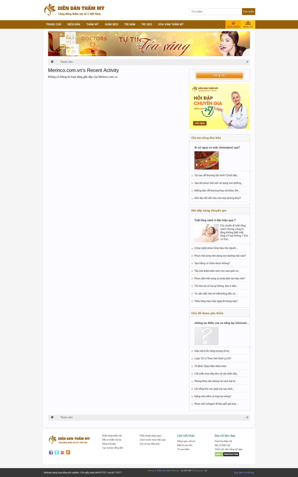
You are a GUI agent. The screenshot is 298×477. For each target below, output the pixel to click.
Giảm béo (111, 24)
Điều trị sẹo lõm (184, 445)
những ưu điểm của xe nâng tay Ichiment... (221, 322)
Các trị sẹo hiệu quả (149, 444)
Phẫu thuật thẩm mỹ (112, 435)
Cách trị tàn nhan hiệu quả (152, 440)
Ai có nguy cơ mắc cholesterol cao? (217, 147)
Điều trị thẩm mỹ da (111, 440)
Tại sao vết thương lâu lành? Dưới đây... (216, 175)
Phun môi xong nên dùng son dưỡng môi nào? (220, 255)
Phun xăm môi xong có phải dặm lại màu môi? (219, 278)
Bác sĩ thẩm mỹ (222, 445)
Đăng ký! (219, 75)
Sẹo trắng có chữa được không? (212, 263)
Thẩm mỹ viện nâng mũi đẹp (228, 449)
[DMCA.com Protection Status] (231, 454)
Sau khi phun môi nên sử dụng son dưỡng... (218, 183)
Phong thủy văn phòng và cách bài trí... (215, 381)
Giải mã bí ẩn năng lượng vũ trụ (211, 351)
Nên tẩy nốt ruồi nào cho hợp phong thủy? (217, 198)
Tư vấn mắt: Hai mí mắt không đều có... (215, 293)
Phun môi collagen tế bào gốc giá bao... (216, 403)
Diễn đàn (74, 24)
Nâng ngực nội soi (186, 441)
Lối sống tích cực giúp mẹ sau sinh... (214, 388)
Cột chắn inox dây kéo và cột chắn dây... (216, 373)
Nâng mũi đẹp (109, 444)
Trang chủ (53, 24)
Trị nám (129, 24)
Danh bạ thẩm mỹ (223, 441)
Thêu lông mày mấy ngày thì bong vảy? (216, 301)
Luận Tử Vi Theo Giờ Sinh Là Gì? (212, 358)
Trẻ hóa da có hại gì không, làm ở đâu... (216, 286)
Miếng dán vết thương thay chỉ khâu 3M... (217, 190)
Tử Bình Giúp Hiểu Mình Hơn (210, 366)
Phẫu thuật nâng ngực (150, 435)
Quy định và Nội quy (244, 472)
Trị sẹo (146, 24)
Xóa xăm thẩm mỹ (171, 24)
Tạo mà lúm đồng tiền (112, 448)
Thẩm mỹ (92, 24)
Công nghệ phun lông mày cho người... (216, 248)
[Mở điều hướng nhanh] (247, 62)
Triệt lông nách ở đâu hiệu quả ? (215, 220)
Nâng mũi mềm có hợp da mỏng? (212, 396)
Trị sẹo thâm (183, 449)
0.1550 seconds (163, 470)
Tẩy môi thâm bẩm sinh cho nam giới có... (217, 271)
